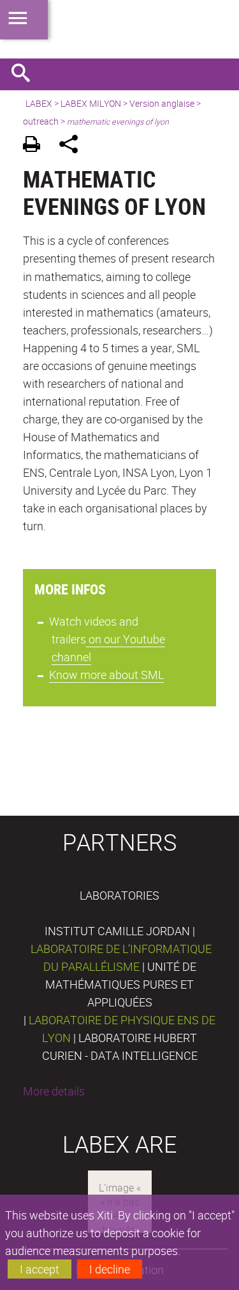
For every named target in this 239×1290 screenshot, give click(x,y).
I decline (109, 1269)
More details (54, 1091)
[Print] (36, 145)
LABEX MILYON (91, 103)
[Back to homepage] (119, 29)
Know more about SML (106, 674)
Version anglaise (161, 103)
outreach (41, 121)
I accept (39, 1269)
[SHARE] (73, 145)
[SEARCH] (25, 74)
